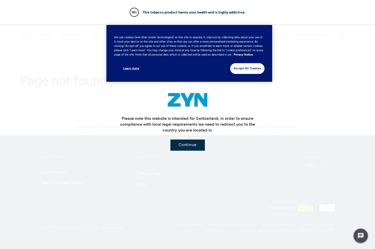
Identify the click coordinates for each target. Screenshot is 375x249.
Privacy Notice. (244, 54)
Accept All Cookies (247, 68)
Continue (188, 144)
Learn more (131, 68)
